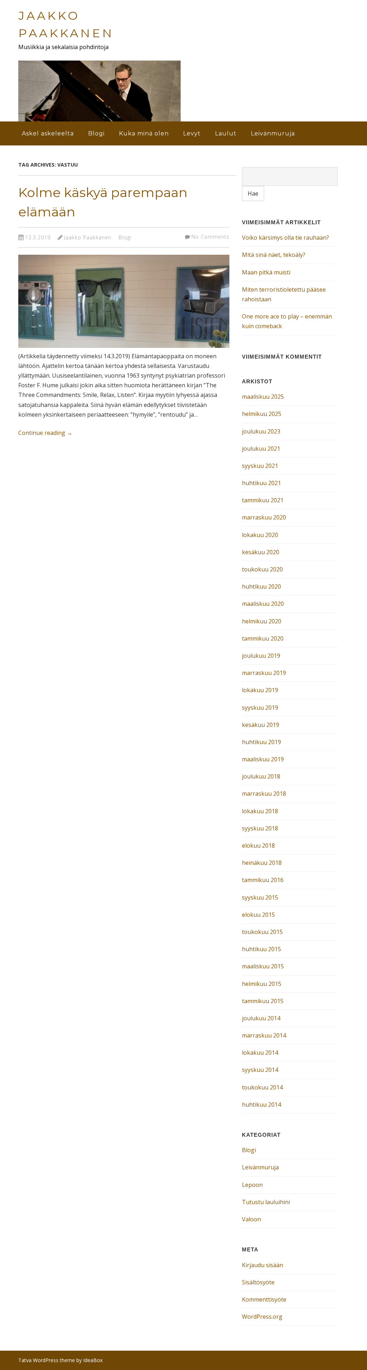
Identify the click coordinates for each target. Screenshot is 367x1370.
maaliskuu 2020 (263, 604)
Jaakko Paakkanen (87, 237)
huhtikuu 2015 (261, 949)
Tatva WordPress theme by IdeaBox (60, 1360)
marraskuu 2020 (264, 517)
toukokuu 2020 (262, 569)
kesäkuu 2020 (260, 552)
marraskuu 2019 (264, 673)
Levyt (192, 133)
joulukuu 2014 (261, 1018)
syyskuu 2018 (260, 828)
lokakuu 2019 (260, 690)
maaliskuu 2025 (263, 397)
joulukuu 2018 (261, 776)
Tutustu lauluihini (266, 1202)
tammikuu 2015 (262, 1001)
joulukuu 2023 (261, 431)
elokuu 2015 (258, 915)
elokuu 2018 (258, 845)
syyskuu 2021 (260, 466)
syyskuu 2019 (260, 708)
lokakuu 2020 (260, 535)
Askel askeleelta (48, 133)
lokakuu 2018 (260, 811)
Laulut (226, 133)
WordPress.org (262, 1317)
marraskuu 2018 (264, 793)
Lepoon (252, 1185)
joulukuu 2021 (261, 448)
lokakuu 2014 (260, 1053)
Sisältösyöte (258, 1282)
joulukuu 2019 (261, 656)
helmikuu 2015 (261, 984)
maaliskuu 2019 (263, 759)
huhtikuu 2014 (261, 1104)
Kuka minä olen (144, 133)
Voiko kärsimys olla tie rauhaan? (285, 237)
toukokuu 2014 (262, 1087)
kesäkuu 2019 (260, 725)
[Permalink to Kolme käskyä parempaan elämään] (123, 349)
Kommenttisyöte (264, 1299)
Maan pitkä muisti (266, 272)
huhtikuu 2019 (261, 742)
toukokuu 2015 (262, 932)
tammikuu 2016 (262, 880)
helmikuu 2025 (261, 414)
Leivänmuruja (273, 133)
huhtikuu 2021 (261, 483)
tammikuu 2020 (262, 638)
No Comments (210, 236)
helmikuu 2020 (261, 621)
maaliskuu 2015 (263, 966)
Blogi (96, 133)
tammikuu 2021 (262, 500)
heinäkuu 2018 (262, 863)
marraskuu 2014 (264, 1035)
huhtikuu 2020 (261, 586)
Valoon (251, 1219)
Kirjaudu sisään (262, 1265)
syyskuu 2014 (260, 1070)
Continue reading (45, 433)
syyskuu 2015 (260, 897)
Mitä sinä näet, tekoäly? (273, 255)
